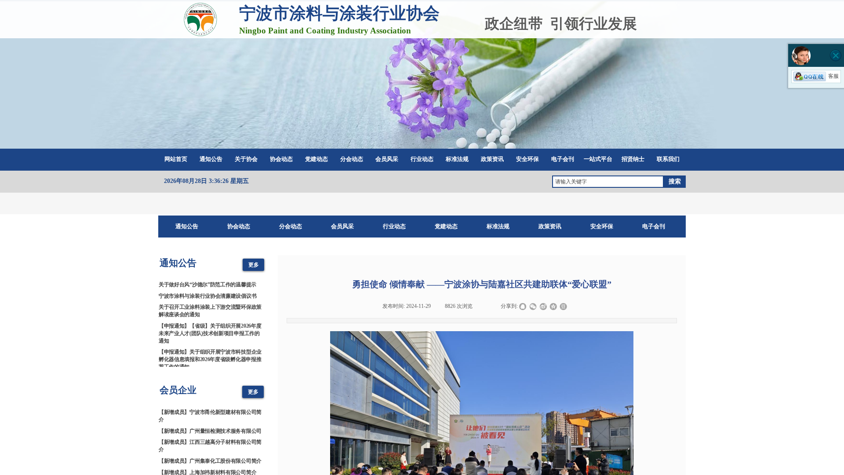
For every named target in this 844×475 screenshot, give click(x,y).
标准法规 (457, 159)
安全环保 (527, 159)
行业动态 (422, 159)
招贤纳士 (633, 159)
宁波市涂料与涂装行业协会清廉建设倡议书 (207, 292)
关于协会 (246, 159)
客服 (833, 76)
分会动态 (351, 159)
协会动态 (281, 159)
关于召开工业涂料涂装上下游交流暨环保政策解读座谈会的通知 (210, 307)
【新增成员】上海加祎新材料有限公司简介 (207, 468)
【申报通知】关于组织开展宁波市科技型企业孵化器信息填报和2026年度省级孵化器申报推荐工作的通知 (210, 355)
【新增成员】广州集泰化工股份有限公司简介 (210, 457)
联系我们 (668, 159)
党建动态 (316, 159)
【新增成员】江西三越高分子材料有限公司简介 (210, 442)
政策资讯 (492, 159)
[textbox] (608, 181)
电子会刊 (562, 159)
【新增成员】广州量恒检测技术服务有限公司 (210, 427)
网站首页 (175, 159)
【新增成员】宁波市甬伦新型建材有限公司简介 (210, 412)
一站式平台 (598, 159)
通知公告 (211, 159)
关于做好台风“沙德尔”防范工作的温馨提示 (207, 281)
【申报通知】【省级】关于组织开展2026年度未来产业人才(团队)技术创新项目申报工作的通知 (210, 329)
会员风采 (386, 159)
